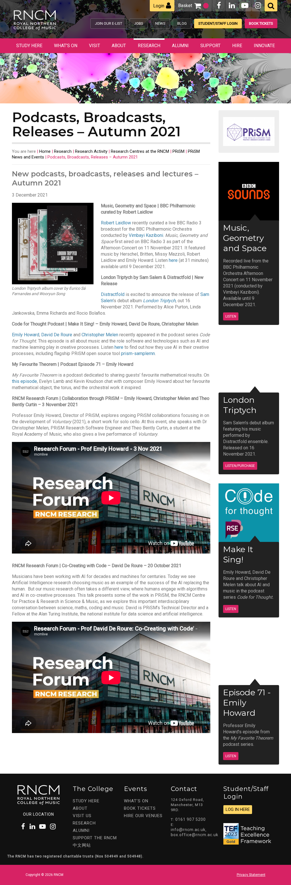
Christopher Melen (100, 334)
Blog (182, 23)
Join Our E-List (108, 23)
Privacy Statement (251, 875)
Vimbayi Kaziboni (146, 235)
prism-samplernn (138, 353)
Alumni (180, 45)
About (119, 45)
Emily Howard (25, 334)
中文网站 (82, 845)
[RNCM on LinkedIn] (232, 5)
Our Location (38, 814)
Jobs (138, 23)
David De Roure (56, 334)
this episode (24, 381)
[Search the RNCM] (271, 5)
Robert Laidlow (116, 223)
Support (210, 45)
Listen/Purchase (240, 466)
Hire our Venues (143, 815)
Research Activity (91, 151)
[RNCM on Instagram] (258, 5)
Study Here (29, 45)
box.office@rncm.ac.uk (194, 834)
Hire (237, 45)
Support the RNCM (95, 837)
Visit (94, 45)
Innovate (264, 45)
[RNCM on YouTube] (244, 5)
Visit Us (82, 815)
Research (149, 45)
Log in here (238, 809)
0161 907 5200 (190, 819)
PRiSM (178, 151)
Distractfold (112, 294)
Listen (230, 316)
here (173, 260)
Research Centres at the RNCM (140, 151)
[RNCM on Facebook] (219, 5)
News (160, 23)
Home (45, 151)
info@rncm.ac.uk (188, 829)
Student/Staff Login (218, 23)
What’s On (65, 45)
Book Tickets (261, 23)
